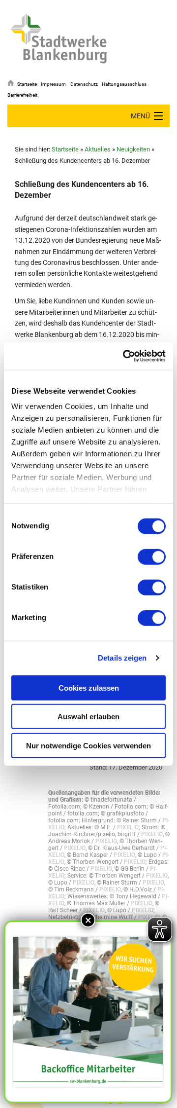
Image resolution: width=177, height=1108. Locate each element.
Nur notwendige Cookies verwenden (88, 745)
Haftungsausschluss (124, 84)
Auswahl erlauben (88, 716)
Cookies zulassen (89, 687)
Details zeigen (122, 658)
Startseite (27, 84)
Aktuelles (98, 149)
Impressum (53, 84)
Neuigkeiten (133, 149)
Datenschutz (84, 84)
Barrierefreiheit (22, 95)
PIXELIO (128, 827)
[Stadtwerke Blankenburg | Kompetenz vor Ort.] (59, 39)
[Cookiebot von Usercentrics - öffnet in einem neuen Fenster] (125, 356)
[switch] (152, 556)
